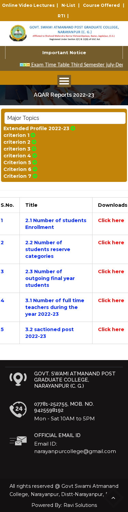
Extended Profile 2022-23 (36, 128)
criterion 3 (16, 149)
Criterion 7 (17, 176)
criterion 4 (17, 156)
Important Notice (64, 52)
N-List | (71, 5)
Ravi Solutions (80, 505)
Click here (111, 220)
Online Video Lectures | (31, 5)
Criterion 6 (17, 169)
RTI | (64, 15)
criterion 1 (16, 135)
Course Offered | (104, 5)
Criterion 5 (17, 162)
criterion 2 (16, 142)
